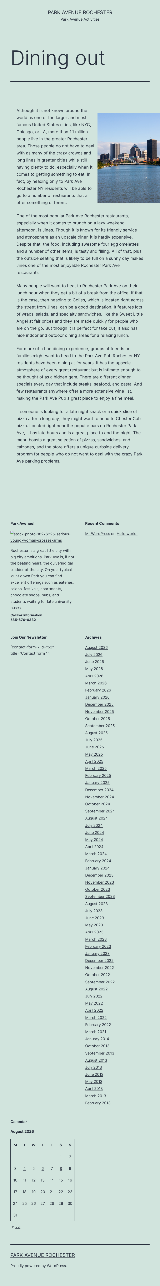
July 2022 (93, 996)
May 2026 (94, 669)
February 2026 (98, 690)
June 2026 (94, 661)
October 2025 (97, 718)
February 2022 (98, 1024)
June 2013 (94, 1074)
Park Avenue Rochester (80, 12)
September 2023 (100, 896)
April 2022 (94, 1010)
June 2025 (94, 747)
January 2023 (97, 953)
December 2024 (99, 790)
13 (43, 1180)
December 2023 (99, 875)
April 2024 (94, 846)
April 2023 (94, 932)
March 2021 (95, 1032)
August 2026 (96, 647)
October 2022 (97, 975)
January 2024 (97, 868)
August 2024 (96, 818)
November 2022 (99, 967)
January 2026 (97, 697)
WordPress (56, 1266)
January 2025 (97, 782)
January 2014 (97, 1039)
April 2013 (94, 1088)
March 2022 (96, 1017)
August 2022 (96, 989)
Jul (17, 1226)
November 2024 (99, 797)
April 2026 (94, 676)
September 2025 (100, 726)
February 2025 (98, 775)
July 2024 (94, 825)
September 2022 (100, 982)
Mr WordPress (97, 533)
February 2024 (98, 861)
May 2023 (94, 925)
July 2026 (93, 654)
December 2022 (99, 960)
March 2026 (96, 683)
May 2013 (93, 1081)
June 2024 (94, 832)
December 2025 (99, 704)
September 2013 (99, 1053)
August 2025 (96, 733)
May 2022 (94, 1003)
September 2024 (100, 811)
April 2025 (94, 761)
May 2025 (94, 754)
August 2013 (96, 1060)
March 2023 (96, 939)
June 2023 (94, 918)
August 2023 (96, 904)
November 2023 (99, 882)
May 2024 (94, 839)
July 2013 (93, 1067)
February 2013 (97, 1103)
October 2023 (97, 889)
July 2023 (93, 911)
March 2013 (95, 1096)
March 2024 (96, 854)
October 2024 (97, 804)
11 (24, 1180)
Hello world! (127, 533)
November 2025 (99, 711)
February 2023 (98, 946)
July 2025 (93, 740)
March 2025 (96, 768)
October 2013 (97, 1046)
